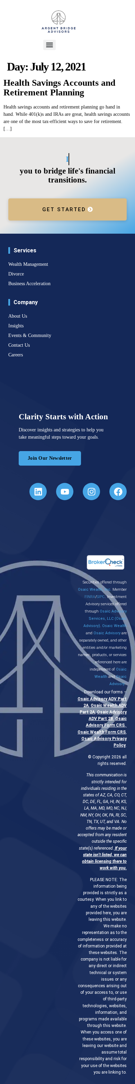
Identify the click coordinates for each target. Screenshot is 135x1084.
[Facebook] (118, 491)
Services (25, 250)
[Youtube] (64, 491)
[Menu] (49, 45)
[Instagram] (91, 491)
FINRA (89, 597)
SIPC (101, 597)
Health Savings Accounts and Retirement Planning (59, 88)
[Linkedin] (38, 491)
